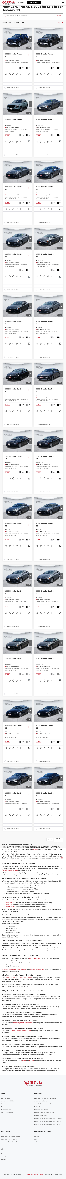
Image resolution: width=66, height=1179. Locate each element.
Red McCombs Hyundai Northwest (45, 1098)
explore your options (37, 969)
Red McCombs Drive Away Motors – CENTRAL (48, 1118)
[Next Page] (51, 839)
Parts (35, 1139)
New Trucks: (10, 906)
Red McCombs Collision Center (11, 1136)
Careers (3, 1159)
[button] (30, 39)
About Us (4, 1157)
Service (36, 1136)
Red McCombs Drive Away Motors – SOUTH (47, 1121)
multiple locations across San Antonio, (19, 978)
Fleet (2, 1104)
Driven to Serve (6, 1154)
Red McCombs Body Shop (9, 1139)
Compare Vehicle (13, 87)
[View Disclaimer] (20, 74)
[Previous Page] (48, 839)
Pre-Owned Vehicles (7, 1101)
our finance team (35, 958)
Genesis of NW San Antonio (42, 1104)
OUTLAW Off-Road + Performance (11, 1142)
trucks (35, 849)
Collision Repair (39, 1142)
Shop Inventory (34, 2)
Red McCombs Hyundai (41, 1110)
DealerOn (30, 1174)
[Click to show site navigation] (63, 2)
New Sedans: (10, 903)
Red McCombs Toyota (41, 1107)
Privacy (42, 1174)
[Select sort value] (62, 22)
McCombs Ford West (40, 1101)
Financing (4, 1107)
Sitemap (36, 1174)
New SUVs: (9, 905)
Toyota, (8, 870)
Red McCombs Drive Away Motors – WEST (47, 1124)
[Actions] (28, 55)
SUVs (43, 849)
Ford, (4, 870)
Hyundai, (14, 870)
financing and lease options (22, 1023)
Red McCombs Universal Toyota (44, 1112)
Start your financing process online (14, 969)
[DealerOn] (8, 1174)
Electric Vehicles (6, 1110)
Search (59, 15)
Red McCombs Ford (40, 1115)
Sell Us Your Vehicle (7, 1112)
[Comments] (29, 74)
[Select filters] (59, 22)
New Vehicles (5, 1098)
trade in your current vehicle (21, 1031)
